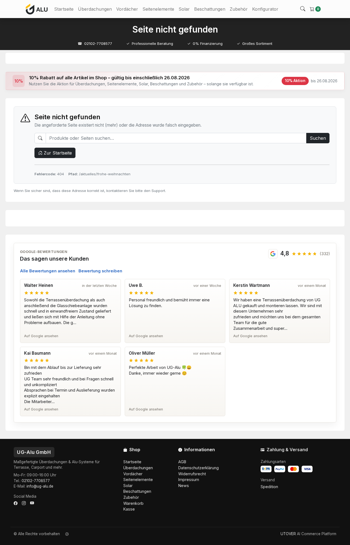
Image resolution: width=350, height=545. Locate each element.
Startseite (64, 9)
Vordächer (127, 9)
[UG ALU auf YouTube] (32, 503)
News (183, 485)
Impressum (188, 479)
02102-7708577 (36, 481)
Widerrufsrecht (192, 473)
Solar (184, 9)
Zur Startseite (57, 153)
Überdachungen (95, 9)
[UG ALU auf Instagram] (24, 503)
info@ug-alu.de (40, 486)
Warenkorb (133, 503)
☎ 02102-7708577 (95, 43)
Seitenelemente (158, 9)
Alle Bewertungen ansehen (47, 271)
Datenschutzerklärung (198, 467)
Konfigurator (265, 9)
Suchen (318, 138)
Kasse (129, 509)
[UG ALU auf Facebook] (16, 503)
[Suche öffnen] (302, 9)
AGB (182, 461)
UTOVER (288, 534)
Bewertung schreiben (100, 271)
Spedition (269, 486)
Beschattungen (209, 9)
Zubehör (239, 9)
